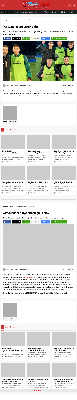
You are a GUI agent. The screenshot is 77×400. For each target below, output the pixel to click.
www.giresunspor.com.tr (30, 277)
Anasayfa (5, 20)
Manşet (12, 20)
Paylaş (8, 38)
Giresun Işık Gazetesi (12, 85)
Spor (29, 85)
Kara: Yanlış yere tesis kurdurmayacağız (29, 12)
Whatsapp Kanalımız (60, 38)
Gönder (27, 38)
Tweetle (17, 38)
